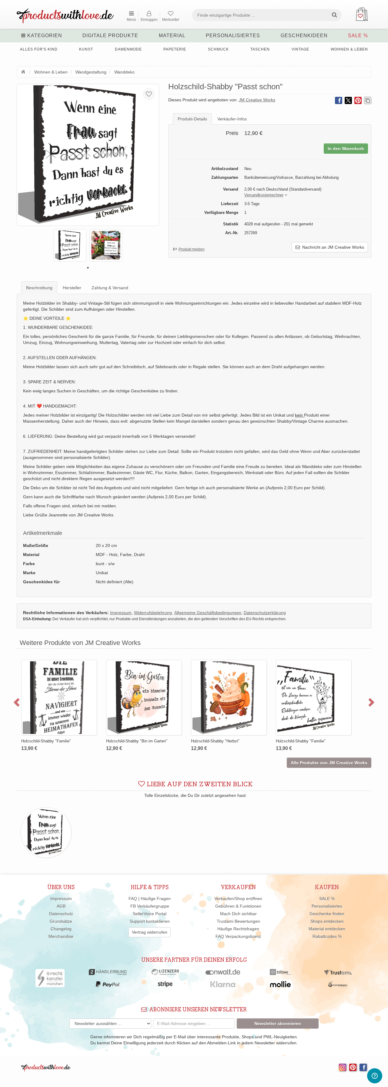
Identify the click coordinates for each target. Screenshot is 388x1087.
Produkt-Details (192, 118)
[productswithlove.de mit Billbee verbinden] (280, 973)
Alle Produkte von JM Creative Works (329, 762)
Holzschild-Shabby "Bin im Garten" (136, 741)
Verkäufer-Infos (232, 118)
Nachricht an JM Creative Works (332, 247)
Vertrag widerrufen (149, 932)
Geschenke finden (326, 913)
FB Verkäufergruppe (149, 906)
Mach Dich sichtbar (238, 913)
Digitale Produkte (110, 35)
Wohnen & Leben (349, 49)
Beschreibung (39, 287)
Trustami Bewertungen (238, 921)
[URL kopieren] (367, 100)
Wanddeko (124, 72)
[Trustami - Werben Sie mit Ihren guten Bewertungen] (338, 973)
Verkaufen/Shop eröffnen (238, 898)
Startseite (24, 71)
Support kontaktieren (150, 921)
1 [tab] (88, 268)
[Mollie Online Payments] (280, 986)
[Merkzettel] (149, 94)
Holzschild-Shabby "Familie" (46, 741)
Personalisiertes (233, 35)
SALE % (358, 35)
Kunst (86, 49)
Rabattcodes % (327, 936)
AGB (61, 906)
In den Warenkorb (346, 148)
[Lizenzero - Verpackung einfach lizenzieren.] (165, 973)
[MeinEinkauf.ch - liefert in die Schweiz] (338, 986)
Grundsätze (61, 921)
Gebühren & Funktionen (238, 906)
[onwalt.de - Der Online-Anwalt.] (223, 973)
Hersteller (72, 287)
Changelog (61, 928)
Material (172, 35)
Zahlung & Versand (110, 287)
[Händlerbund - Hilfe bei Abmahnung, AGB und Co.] (107, 973)
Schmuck (218, 49)
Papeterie (174, 49)
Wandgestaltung (90, 72)
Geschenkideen (304, 35)
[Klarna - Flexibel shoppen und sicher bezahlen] (223, 986)
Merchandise (60, 936)
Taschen (260, 49)
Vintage (300, 49)
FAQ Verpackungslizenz (238, 936)
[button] (263, 195)
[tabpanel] (70, 245)
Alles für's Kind (39, 49)
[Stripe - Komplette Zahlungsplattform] (165, 986)
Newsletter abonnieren (277, 1023)
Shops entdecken (327, 921)
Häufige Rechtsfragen (238, 928)
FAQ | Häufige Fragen (150, 898)
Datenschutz (61, 913)
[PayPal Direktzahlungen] (107, 986)
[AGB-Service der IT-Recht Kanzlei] (50, 979)
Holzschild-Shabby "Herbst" (215, 741)
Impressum (61, 898)
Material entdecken (327, 928)
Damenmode (128, 49)
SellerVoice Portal (149, 913)
